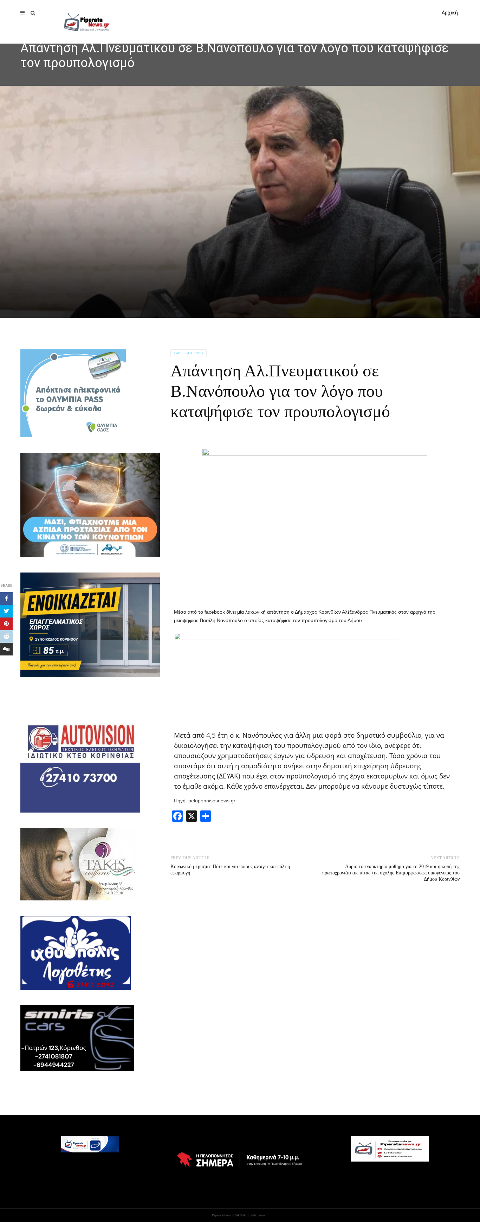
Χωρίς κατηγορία (188, 353)
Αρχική (450, 12)
